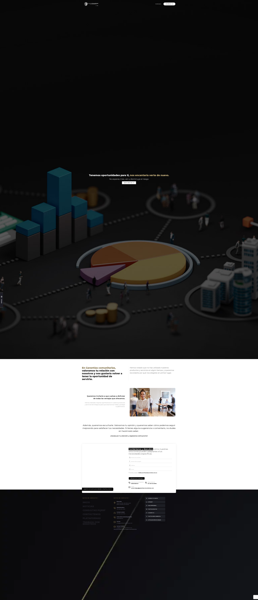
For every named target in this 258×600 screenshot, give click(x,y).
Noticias (88, 506)
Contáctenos (92, 514)
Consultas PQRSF (94, 510)
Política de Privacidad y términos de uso (148, 472)
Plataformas (92, 518)
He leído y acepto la (143, 472)
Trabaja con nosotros (91, 523)
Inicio (86, 502)
